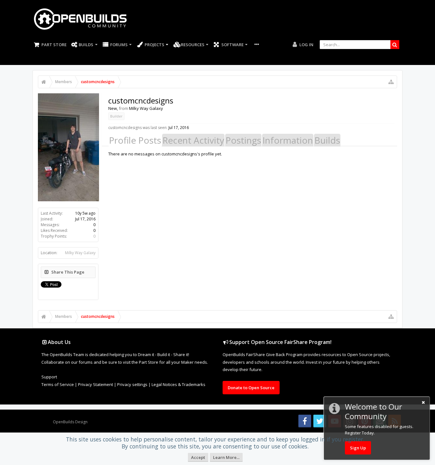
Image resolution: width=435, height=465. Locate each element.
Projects (154, 44)
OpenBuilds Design (70, 422)
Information (287, 140)
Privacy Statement (95, 384)
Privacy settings (132, 384)
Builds (86, 44)
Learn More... (226, 457)
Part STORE (54, 44)
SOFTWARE (232, 44)
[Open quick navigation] (391, 82)
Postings (243, 140)
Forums (119, 44)
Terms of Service (57, 384)
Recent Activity (193, 140)
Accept (198, 457)
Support (49, 377)
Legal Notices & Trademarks (178, 384)
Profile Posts (135, 140)
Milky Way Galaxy (80, 252)
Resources (192, 44)
